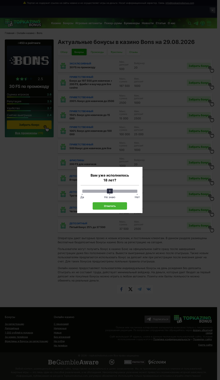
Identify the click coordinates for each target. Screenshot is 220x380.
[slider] (110, 191)
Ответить (110, 205)
